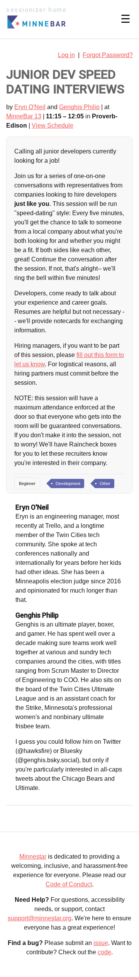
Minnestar (32, 856)
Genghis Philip (79, 107)
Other (105, 483)
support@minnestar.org (39, 918)
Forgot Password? (108, 55)
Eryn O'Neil (30, 107)
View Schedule (52, 125)
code (104, 952)
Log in (66, 55)
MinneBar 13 (23, 116)
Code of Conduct (69, 884)
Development (68, 483)
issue (100, 943)
